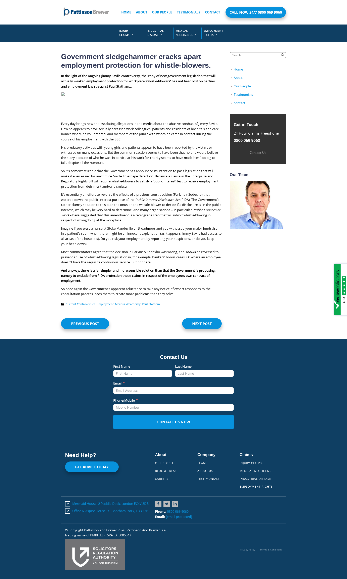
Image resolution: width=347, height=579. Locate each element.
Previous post (85, 323)
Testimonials (188, 12)
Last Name (183, 366)
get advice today (92, 466)
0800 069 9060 (178, 511)
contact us (258, 152)
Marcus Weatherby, (128, 304)
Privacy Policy (247, 549)
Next (278, 205)
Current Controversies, (81, 304)
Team (201, 463)
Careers (161, 479)
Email (117, 383)
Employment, (106, 304)
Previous (238, 205)
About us (205, 471)
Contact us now (173, 421)
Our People (162, 12)
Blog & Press (166, 471)
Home (126, 12)
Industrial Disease (155, 33)
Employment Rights (213, 33)
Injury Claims (124, 33)
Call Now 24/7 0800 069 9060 (256, 12)
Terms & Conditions (271, 549)
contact (212, 12)
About (141, 12)
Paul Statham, (151, 304)
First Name (121, 366)
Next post (202, 323)
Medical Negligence (184, 33)
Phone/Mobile (124, 400)
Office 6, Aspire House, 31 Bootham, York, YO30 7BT (111, 511)
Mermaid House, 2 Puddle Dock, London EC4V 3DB (110, 503)
